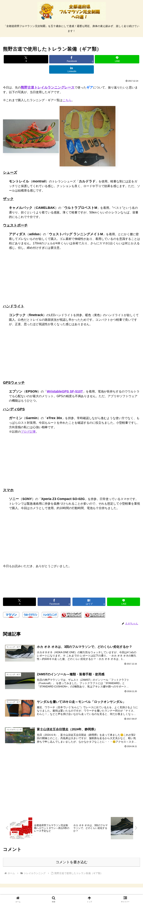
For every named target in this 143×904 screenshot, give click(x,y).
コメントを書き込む (72, 862)
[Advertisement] (71, 585)
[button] (132, 619)
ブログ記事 (28, 431)
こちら (67, 100)
